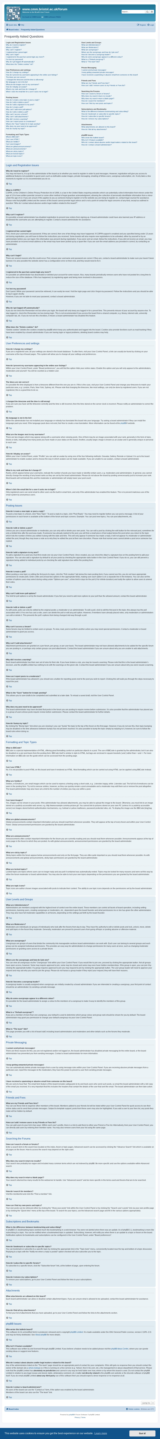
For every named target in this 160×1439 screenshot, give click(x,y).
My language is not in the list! (17, 82)
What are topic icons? (14, 156)
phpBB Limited (76, 1332)
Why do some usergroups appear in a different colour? (102, 57)
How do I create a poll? (14, 107)
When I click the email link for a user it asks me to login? (27, 92)
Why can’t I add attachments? (17, 117)
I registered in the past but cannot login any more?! (25, 57)
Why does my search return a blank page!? (97, 98)
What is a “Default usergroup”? (93, 59)
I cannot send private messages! (93, 70)
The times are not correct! (16, 77)
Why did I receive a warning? (17, 119)
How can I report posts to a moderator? (21, 121)
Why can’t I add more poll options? (19, 109)
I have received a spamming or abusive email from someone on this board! (109, 75)
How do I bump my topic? (15, 129)
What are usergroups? (89, 50)
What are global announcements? (18, 146)
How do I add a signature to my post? (20, 105)
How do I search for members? (93, 101)
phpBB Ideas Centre (119, 1349)
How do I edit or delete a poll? (17, 112)
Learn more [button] (100, 1433)
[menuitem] (21, 25)
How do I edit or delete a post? (17, 102)
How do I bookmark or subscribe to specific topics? (100, 114)
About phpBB (41, 1335)
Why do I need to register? (16, 45)
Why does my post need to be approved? (21, 126)
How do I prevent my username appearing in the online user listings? (32, 75)
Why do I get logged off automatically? (20, 62)
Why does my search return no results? (96, 96)
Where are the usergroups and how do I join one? (100, 52)
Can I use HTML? (12, 139)
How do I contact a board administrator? (96, 145)
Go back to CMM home (31, 17)
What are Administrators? (90, 45)
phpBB (123, 423)
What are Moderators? (89, 47)
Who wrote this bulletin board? (92, 138)
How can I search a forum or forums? (95, 94)
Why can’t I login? (12, 54)
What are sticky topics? (15, 151)
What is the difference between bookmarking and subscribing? (104, 111)
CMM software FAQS (52, 17)
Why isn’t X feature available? (92, 140)
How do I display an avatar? (16, 87)
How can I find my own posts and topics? (96, 103)
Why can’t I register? (14, 50)
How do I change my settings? (17, 72)
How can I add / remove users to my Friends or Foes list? (103, 85)
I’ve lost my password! (14, 59)
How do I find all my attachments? (94, 129)
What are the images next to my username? (22, 84)
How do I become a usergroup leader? (95, 54)
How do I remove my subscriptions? (95, 119)
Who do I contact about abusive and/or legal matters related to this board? (109, 142)
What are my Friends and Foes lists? (95, 83)
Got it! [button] (142, 1433)
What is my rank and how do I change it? (21, 89)
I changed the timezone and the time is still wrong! (24, 80)
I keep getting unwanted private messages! (97, 72)
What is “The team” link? (90, 62)
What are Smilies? (13, 142)
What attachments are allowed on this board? (98, 127)
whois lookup (34, 1368)
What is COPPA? (12, 47)
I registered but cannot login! (16, 52)
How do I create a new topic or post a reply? (22, 100)
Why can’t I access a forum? (17, 114)
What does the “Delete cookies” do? (19, 64)
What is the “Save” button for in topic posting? (23, 124)
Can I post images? (13, 144)
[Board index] (13, 13)
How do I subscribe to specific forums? (96, 116)
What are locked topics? (15, 154)
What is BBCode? (12, 137)
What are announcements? (16, 149)
